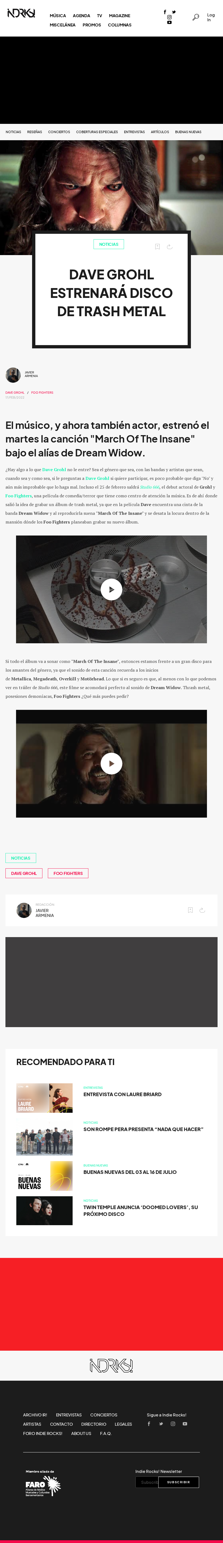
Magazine (119, 15)
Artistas (32, 1424)
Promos (92, 24)
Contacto (61, 1424)
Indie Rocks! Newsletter (158, 1471)
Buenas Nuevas (188, 132)
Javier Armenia (31, 374)
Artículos (160, 132)
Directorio (93, 1424)
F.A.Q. (106, 1433)
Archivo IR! (35, 1414)
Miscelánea (63, 24)
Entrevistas (134, 132)
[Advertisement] (111, 80)
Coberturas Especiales (97, 132)
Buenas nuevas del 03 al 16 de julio (130, 1172)
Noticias (13, 132)
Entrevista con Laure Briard (122, 1094)
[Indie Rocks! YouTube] (169, 22)
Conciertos (59, 132)
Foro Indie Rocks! (43, 1433)
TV (99, 15)
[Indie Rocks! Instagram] (169, 17)
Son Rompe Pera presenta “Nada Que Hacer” (143, 1129)
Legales (123, 1424)
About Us (81, 1433)
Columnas (120, 24)
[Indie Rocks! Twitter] (174, 12)
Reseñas (34, 132)
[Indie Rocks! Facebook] (165, 12)
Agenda (81, 15)
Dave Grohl (14, 392)
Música (58, 15)
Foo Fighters (42, 392)
